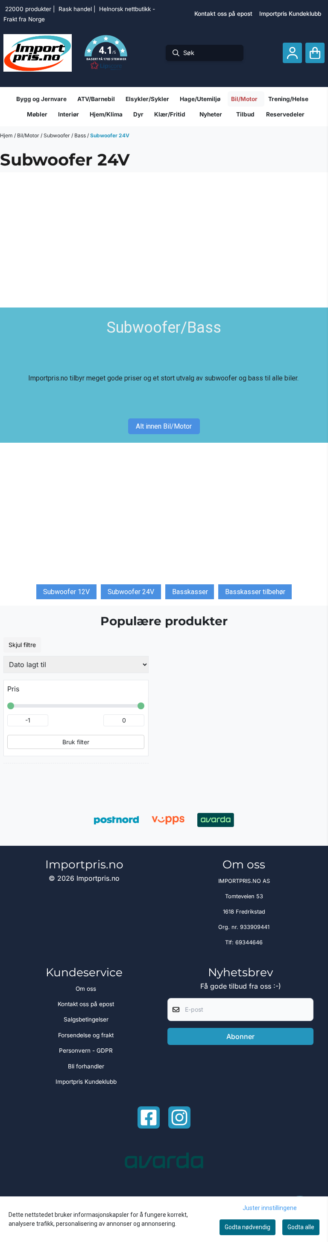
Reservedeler (285, 114)
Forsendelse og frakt (86, 1035)
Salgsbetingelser (86, 1019)
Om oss (86, 988)
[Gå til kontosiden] (292, 53)
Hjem (7, 135)
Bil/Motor (29, 135)
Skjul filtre (22, 644)
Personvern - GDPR (86, 1050)
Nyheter (210, 114)
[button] (106, 53)
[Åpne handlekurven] (315, 53)
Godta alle (300, 1227)
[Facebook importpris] (149, 1117)
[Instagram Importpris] (179, 1117)
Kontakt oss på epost (223, 13)
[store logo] (37, 53)
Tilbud (245, 114)
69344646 (249, 942)
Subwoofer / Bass (65, 135)
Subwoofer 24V (109, 135)
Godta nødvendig (247, 1227)
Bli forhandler (86, 1066)
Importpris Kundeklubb (290, 13)
